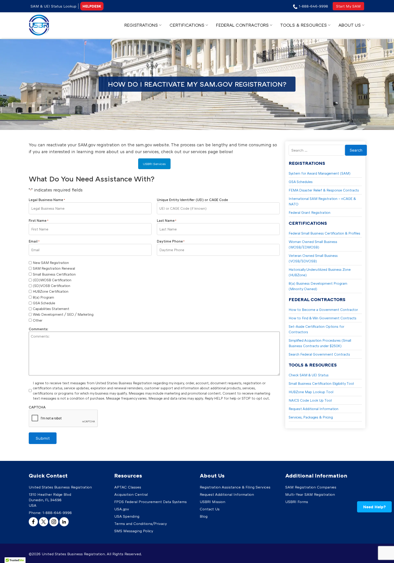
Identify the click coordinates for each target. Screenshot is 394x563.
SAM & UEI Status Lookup (53, 6)
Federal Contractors (242, 25)
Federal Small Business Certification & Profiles (324, 233)
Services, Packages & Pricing (311, 417)
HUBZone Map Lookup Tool (311, 392)
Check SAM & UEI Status (309, 375)
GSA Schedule (44, 303)
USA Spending (126, 516)
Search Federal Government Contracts (319, 354)
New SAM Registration (51, 263)
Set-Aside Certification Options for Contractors (316, 329)
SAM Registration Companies (310, 487)
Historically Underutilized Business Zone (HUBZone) (320, 272)
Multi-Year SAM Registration (310, 494)
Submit (43, 438)
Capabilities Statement (51, 309)
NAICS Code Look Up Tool (310, 400)
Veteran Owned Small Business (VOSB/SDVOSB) (313, 258)
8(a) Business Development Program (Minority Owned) (318, 286)
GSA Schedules (301, 182)
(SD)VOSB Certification (51, 286)
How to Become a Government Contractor (323, 309)
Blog (203, 516)
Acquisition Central (131, 494)
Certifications (186, 25)
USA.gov (121, 509)
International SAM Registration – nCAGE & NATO (322, 201)
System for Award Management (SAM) (319, 173)
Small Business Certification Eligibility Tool (321, 383)
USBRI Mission (212, 501)
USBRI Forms (296, 501)
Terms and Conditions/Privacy (140, 523)
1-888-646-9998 (57, 512)
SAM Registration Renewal (54, 268)
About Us (349, 25)
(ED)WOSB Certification (52, 280)
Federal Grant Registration (309, 212)
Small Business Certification (54, 274)
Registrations (141, 25)
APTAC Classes (127, 487)
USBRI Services (154, 164)
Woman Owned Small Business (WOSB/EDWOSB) (313, 244)
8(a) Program (43, 297)
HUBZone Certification (50, 291)
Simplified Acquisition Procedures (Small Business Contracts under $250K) (320, 343)
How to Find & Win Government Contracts (322, 318)
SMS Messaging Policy (133, 531)
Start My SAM (348, 6)
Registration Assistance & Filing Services (235, 487)
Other (37, 320)
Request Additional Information (313, 409)
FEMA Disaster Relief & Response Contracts (324, 190)
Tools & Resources (303, 25)
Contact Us (210, 509)
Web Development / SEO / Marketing (63, 314)
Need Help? (374, 506)
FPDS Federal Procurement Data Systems (150, 501)
